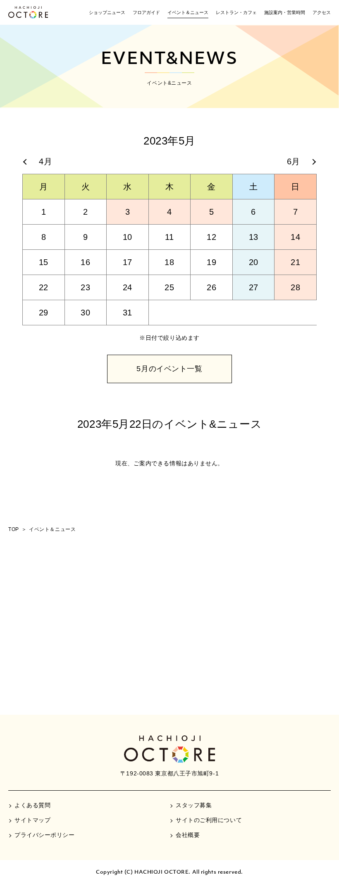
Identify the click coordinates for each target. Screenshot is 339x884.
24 (127, 287)
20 (253, 262)
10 (127, 237)
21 (295, 262)
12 (211, 237)
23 (85, 287)
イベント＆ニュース (187, 12)
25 (169, 287)
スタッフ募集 (194, 805)
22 (43, 287)
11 (169, 237)
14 (295, 237)
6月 (293, 161)
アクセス (322, 12)
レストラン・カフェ (236, 12)
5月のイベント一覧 (169, 369)
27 (253, 287)
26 (211, 287)
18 (169, 262)
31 (127, 312)
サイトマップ (32, 820)
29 (43, 312)
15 (43, 262)
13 (253, 237)
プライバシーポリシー (44, 835)
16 (85, 262)
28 (295, 287)
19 (211, 262)
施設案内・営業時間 (284, 12)
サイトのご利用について (209, 820)
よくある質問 (32, 805)
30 (85, 312)
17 (127, 262)
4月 (45, 161)
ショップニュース (107, 12)
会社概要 (188, 835)
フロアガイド (146, 12)
